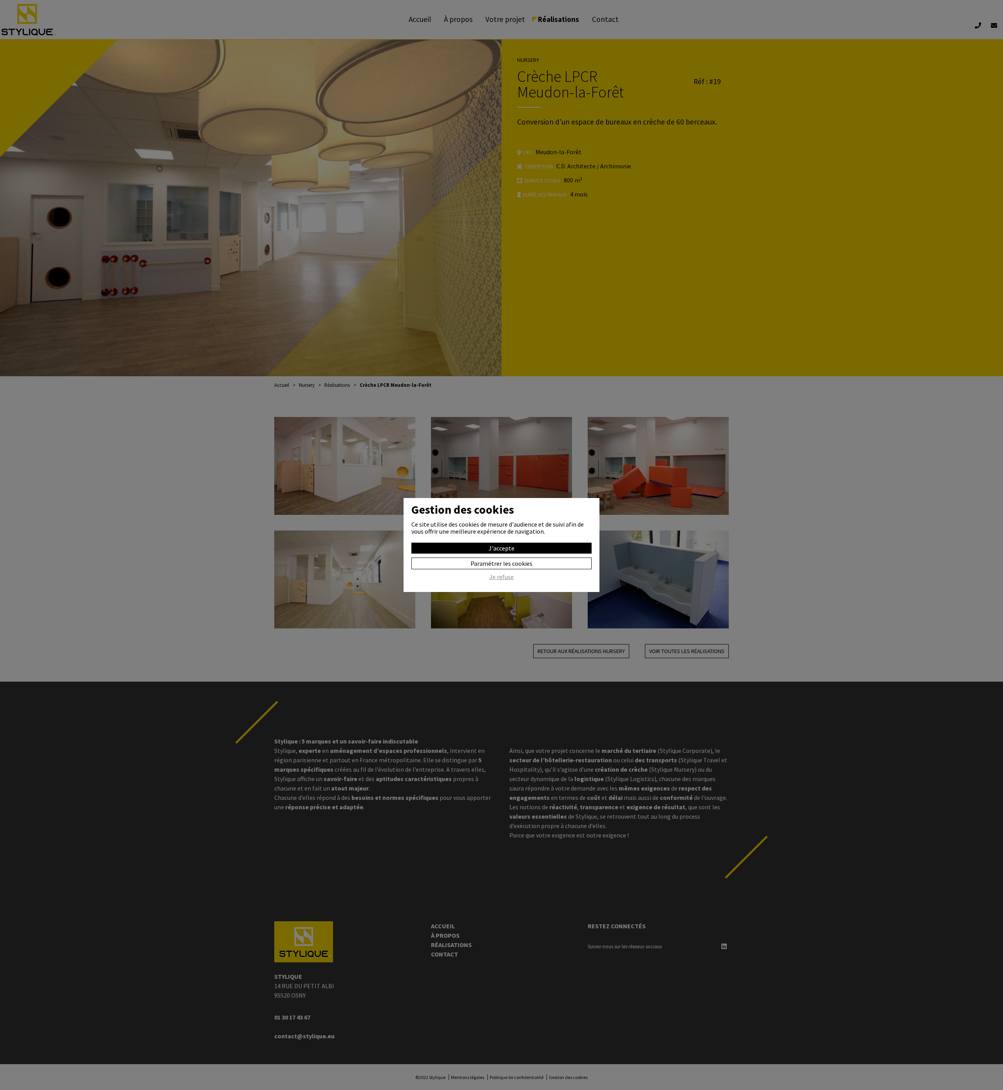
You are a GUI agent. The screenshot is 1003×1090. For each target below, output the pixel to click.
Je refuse (501, 577)
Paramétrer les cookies (501, 563)
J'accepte (501, 548)
